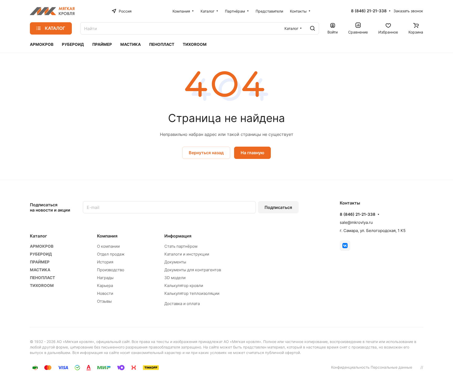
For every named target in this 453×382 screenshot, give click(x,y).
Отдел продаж (111, 254)
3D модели (175, 277)
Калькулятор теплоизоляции (191, 293)
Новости (105, 293)
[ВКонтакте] (345, 245)
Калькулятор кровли (183, 285)
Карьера (105, 285)
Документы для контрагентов (192, 269)
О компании (108, 246)
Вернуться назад (206, 152)
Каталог (38, 236)
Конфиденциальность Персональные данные (371, 367)
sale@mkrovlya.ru (356, 222)
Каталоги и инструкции (186, 254)
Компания (107, 236)
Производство (110, 269)
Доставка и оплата (182, 303)
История (105, 261)
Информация (177, 236)
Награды (105, 277)
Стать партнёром (180, 246)
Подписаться (278, 207)
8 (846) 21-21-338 (369, 11)
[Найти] (312, 28)
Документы (175, 261)
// (421, 367)
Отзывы (104, 301)
